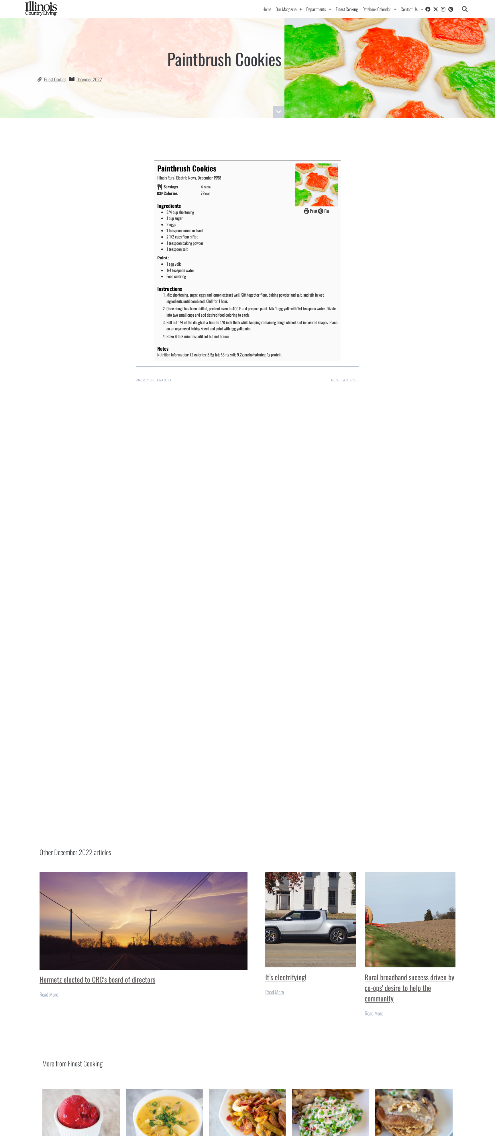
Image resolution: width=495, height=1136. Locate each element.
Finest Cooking (347, 9)
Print (313, 211)
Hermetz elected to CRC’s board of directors (97, 979)
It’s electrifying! (285, 977)
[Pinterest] (451, 9)
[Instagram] (443, 9)
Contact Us (409, 9)
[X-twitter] (436, 9)
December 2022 (89, 79)
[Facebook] (428, 9)
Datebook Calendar (376, 9)
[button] (465, 9)
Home (266, 9)
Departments (316, 9)
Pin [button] (326, 211)
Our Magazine (286, 9)
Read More (49, 994)
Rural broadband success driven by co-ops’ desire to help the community (409, 987)
